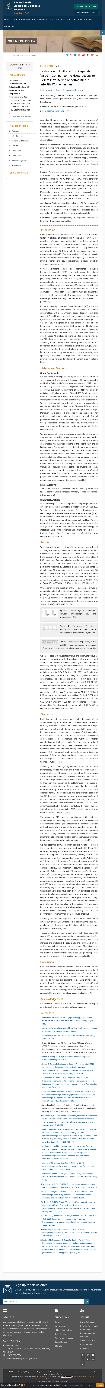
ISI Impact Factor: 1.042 (86, 6)
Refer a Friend (86, 1344)
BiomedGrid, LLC (44, 1376)
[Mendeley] (83, 1360)
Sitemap (58, 1346)
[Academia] (93, 1360)
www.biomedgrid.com (65, 1379)
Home (6, 19)
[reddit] (83, 1364)
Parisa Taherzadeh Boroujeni (69, 90)
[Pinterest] (88, 1355)
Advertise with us (87, 1341)
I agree (99, 1385)
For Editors (24, 19)
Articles (69, 19)
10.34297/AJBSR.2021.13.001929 (59, 111)
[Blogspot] (93, 1355)
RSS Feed (84, 1348)
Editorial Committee (54, 19)
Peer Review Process (64, 1338)
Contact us (9, 26)
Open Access (60, 1334)
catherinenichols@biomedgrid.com (21, 1358)
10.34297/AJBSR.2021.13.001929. (20, 117)
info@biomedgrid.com (87, 12)
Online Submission (84, 19)
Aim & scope (60, 1326)
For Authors (37, 19)
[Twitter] (83, 1355)
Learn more (89, 1385)
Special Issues (61, 1342)
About (13, 19)
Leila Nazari (46, 90)
